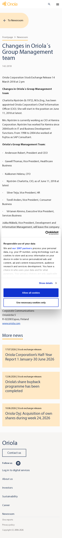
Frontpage (7, 37)
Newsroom (22, 37)
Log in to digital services (16, 470)
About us (7, 479)
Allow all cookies (31, 292)
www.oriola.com (11, 323)
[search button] (47, 4)
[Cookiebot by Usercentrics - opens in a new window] (45, 233)
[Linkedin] (18, 463)
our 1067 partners (22, 248)
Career (6, 505)
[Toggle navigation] (57, 4)
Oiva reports (7, 519)
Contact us (14, 453)
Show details (46, 283)
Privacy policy (8, 525)
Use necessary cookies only (31, 302)
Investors (7, 487)
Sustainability (10, 496)
